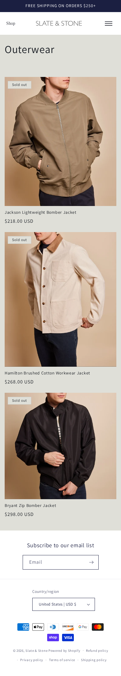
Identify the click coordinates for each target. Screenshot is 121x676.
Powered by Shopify (64, 650)
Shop (10, 23)
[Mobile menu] (108, 23)
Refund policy (97, 650)
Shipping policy (94, 660)
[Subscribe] (91, 562)
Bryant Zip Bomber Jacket (30, 505)
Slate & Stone (36, 650)
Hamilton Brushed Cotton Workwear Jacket (47, 373)
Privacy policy (31, 660)
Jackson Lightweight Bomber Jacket (41, 212)
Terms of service (62, 660)
